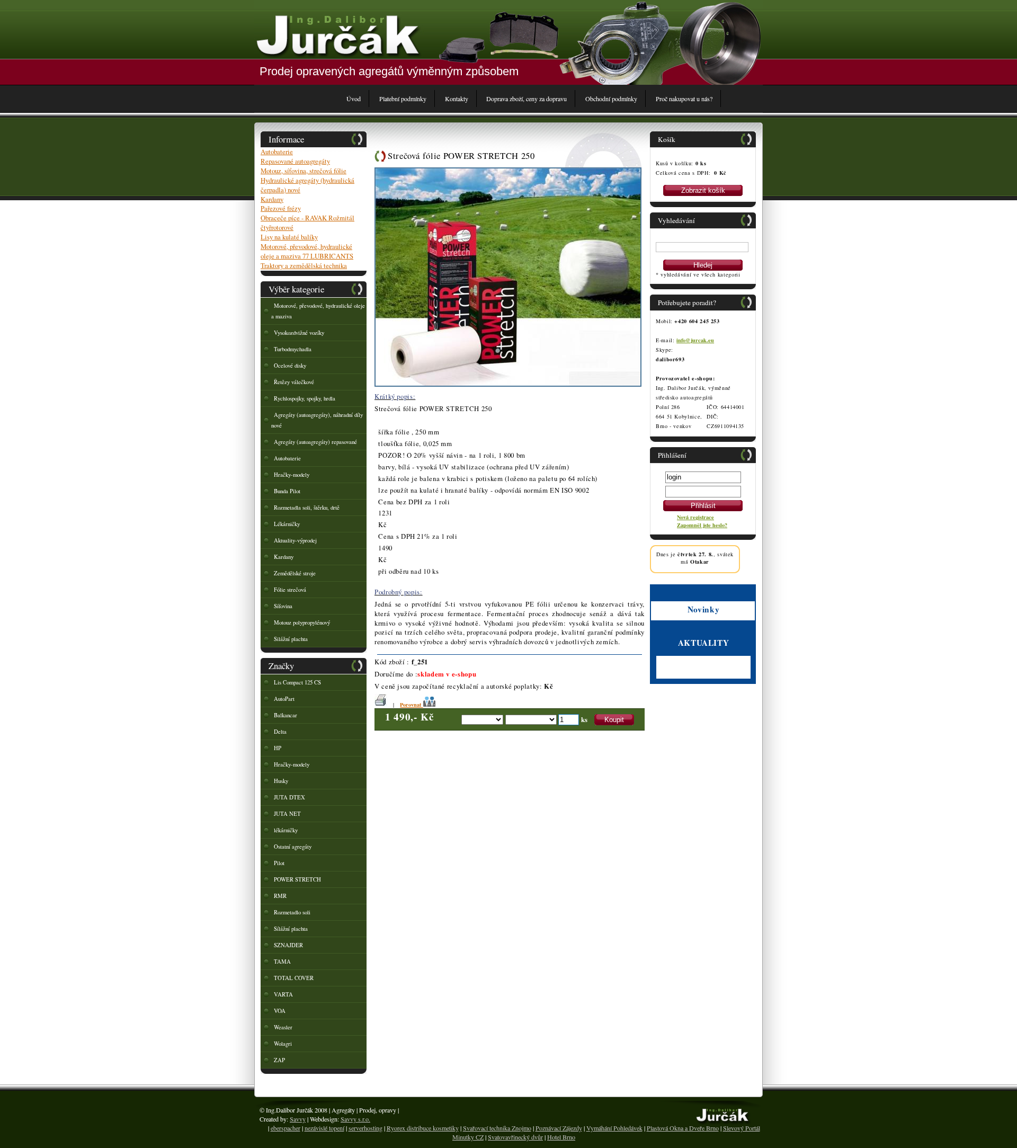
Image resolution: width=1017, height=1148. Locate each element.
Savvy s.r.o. (355, 1119)
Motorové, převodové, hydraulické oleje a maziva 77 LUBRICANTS (307, 251)
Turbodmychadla (292, 349)
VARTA (283, 994)
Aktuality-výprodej (295, 540)
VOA (280, 1010)
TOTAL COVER (294, 978)
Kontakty (456, 98)
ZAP (279, 1060)
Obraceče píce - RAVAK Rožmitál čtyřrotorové (307, 222)
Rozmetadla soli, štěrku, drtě (307, 507)
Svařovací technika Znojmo (497, 1128)
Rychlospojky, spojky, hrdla (304, 398)
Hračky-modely (291, 474)
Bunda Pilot (287, 491)
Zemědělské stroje (295, 573)
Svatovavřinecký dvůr (515, 1137)
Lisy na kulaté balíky (289, 237)
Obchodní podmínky (611, 98)
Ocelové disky (290, 365)
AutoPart (284, 698)
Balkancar (285, 715)
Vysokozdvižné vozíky (299, 332)
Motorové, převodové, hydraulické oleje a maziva (318, 311)
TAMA (282, 961)
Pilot (279, 863)
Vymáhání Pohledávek (614, 1128)
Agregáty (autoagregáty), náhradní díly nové (317, 420)
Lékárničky (287, 524)
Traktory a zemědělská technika (304, 265)
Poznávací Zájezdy (559, 1128)
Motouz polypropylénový (302, 622)
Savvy (298, 1119)
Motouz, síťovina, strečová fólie (303, 170)
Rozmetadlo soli (292, 912)
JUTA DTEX (289, 797)
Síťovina (283, 606)
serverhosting (365, 1128)
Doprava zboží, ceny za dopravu (526, 98)
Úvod (353, 98)
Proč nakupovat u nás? (684, 98)
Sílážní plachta (291, 928)
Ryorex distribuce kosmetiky (423, 1128)
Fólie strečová (290, 589)
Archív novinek (674, 674)
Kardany (272, 199)
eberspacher (285, 1128)
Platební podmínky (402, 98)
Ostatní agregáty (292, 846)
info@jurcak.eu (695, 340)
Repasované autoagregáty (295, 161)
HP (277, 748)
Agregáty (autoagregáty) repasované (315, 442)
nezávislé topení (324, 1128)
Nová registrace (695, 517)
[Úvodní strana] (337, 34)
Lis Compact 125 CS (297, 682)
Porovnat (411, 704)
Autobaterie (277, 151)
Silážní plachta (291, 639)
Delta (280, 731)
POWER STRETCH (297, 879)
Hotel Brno (561, 1137)
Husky (281, 781)
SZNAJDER (288, 945)
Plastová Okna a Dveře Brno (683, 1128)
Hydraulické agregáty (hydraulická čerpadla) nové (307, 184)
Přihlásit (703, 506)
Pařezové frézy (281, 208)
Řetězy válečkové (294, 382)
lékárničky (286, 830)
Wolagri (283, 1043)
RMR (280, 896)
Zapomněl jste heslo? (702, 525)
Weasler (283, 1027)
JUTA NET (287, 813)
